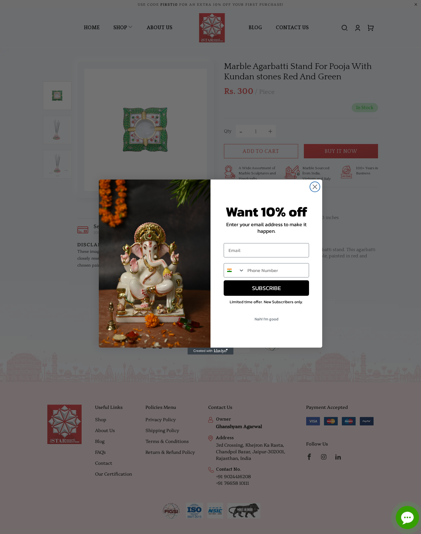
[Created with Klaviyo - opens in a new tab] (210, 351)
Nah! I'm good (266, 319)
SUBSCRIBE (266, 288)
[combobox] (234, 270)
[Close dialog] (315, 187)
